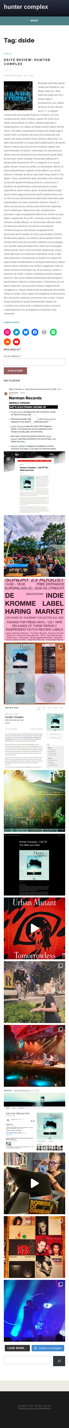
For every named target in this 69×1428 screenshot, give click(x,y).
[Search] (59, 1361)
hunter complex (26, 6)
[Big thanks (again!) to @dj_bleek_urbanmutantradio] (34, 928)
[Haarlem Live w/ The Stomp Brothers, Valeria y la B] (34, 801)
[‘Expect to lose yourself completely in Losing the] (34, 482)
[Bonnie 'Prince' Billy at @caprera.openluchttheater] (34, 1056)
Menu (34, 20)
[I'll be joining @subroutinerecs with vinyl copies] (34, 610)
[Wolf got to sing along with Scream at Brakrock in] (34, 992)
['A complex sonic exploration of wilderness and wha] (34, 865)
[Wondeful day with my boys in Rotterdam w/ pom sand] (34, 1247)
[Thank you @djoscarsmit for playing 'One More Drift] (34, 1183)
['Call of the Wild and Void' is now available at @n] (34, 418)
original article (11, 322)
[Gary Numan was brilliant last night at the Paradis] (34, 1311)
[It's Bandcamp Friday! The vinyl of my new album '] (34, 1119)
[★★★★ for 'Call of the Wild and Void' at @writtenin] (34, 737)
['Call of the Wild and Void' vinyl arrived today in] (34, 673)
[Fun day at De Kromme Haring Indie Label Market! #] (34, 546)
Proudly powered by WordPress (34, 1408)
